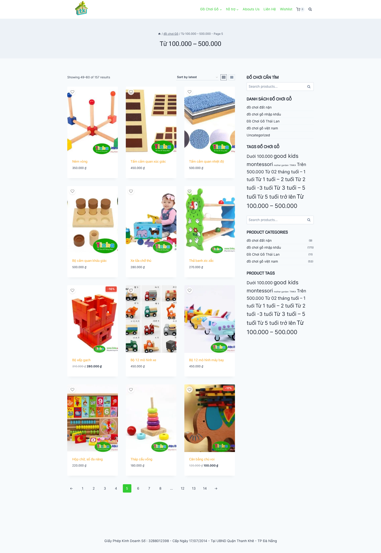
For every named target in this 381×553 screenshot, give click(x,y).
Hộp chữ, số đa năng (87, 459)
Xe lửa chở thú (141, 261)
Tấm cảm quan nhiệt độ (206, 161)
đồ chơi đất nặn (259, 107)
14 (205, 488)
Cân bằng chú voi (202, 459)
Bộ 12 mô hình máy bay (206, 360)
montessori (260, 164)
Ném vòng (80, 161)
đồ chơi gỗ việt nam (262, 128)
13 (194, 488)
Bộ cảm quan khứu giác (89, 261)
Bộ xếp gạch (81, 360)
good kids (286, 156)
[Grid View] (223, 77)
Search (310, 86)
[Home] (159, 33)
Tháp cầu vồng (141, 459)
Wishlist (286, 9)
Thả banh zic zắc (201, 261)
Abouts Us (251, 9)
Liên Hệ (270, 9)
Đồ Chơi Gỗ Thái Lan (263, 121)
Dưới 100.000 (260, 156)
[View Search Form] (310, 9)
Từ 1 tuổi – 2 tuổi (274, 179)
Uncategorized (258, 135)
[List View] (232, 77)
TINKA (293, 165)
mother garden (281, 165)
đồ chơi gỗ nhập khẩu (264, 114)
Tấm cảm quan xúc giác (148, 161)
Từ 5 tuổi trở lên (276, 196)
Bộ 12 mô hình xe (143, 360)
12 (182, 488)
